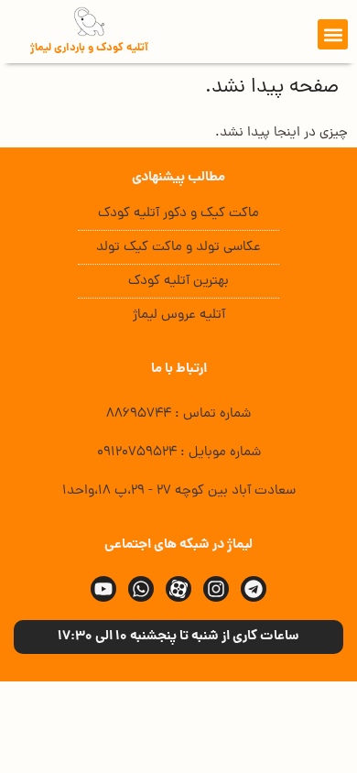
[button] (333, 34)
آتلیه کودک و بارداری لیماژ (89, 48)
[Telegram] (253, 589)
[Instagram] (216, 589)
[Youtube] (103, 589)
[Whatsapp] (141, 589)
